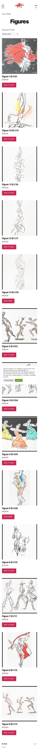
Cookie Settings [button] (8, 380)
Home (4, 14)
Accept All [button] (18, 380)
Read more (8, 301)
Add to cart (9, 85)
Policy (4, 747)
